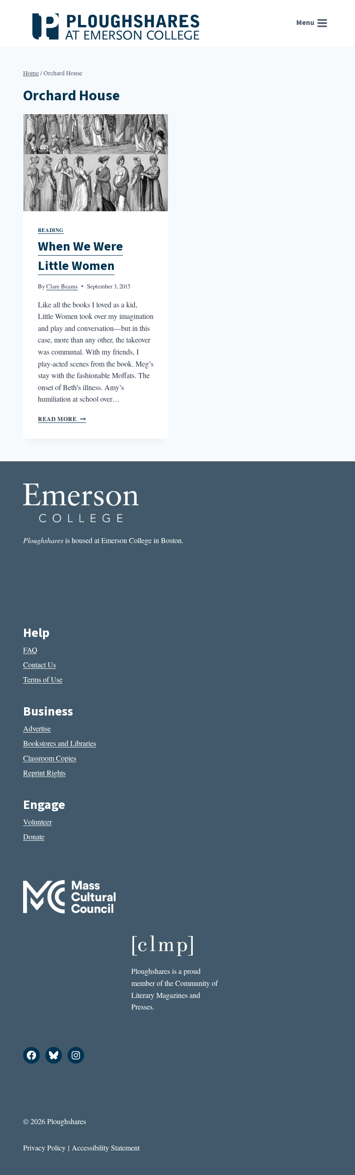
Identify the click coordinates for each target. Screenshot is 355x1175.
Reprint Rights (44, 772)
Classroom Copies (49, 758)
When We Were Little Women (80, 256)
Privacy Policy (44, 1147)
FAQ (30, 650)
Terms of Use (42, 679)
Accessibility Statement (106, 1147)
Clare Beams (62, 286)
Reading (51, 230)
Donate (33, 836)
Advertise (37, 728)
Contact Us (39, 664)
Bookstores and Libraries (59, 743)
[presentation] (95, 162)
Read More (62, 419)
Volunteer (37, 821)
